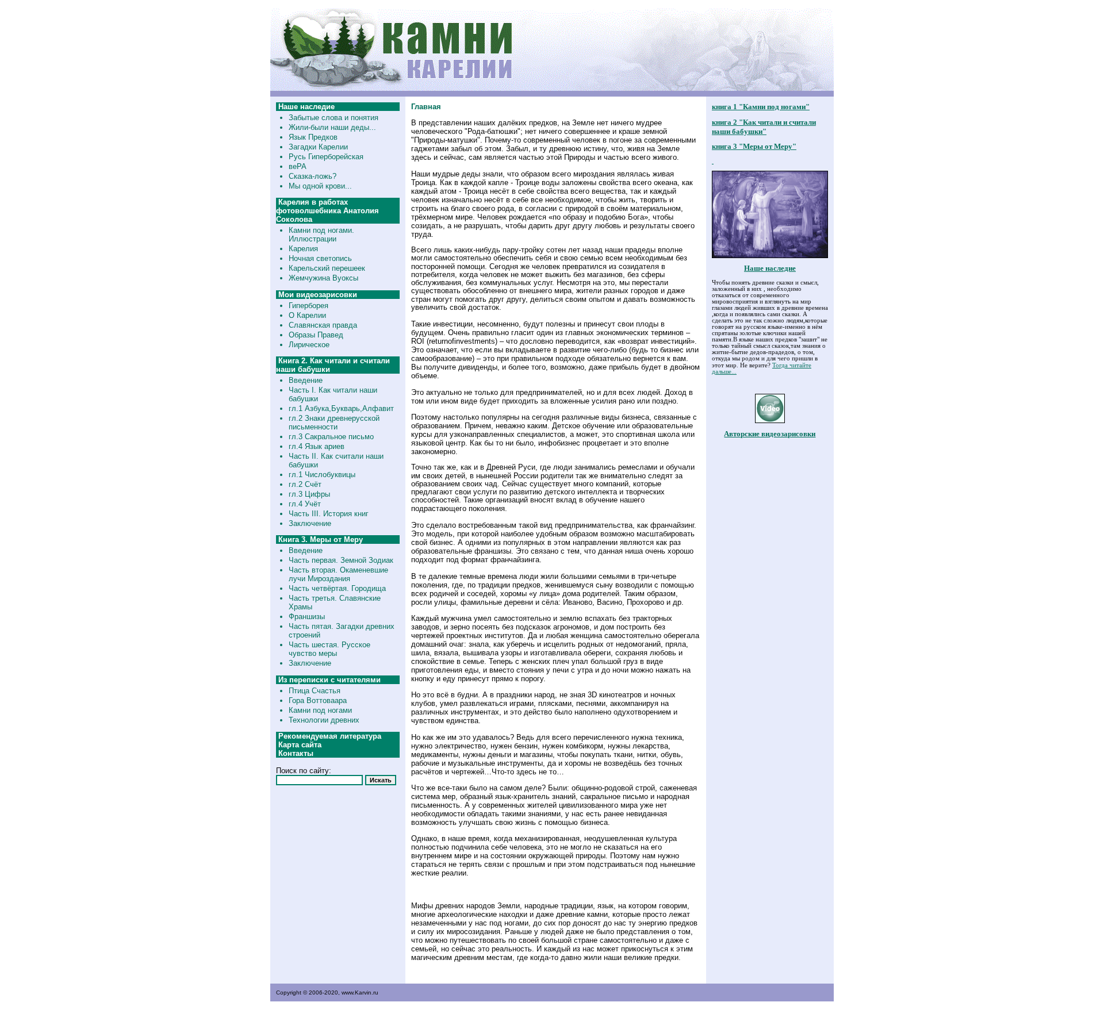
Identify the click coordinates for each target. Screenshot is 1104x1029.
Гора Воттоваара (318, 700)
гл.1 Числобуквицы (322, 474)
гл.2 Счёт (305, 484)
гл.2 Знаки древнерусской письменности (334, 422)
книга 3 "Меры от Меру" (754, 146)
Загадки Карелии (318, 147)
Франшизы (307, 616)
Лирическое (309, 344)
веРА (297, 166)
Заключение (310, 523)
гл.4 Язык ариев (316, 446)
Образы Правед (316, 335)
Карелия (303, 248)
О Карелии (307, 315)
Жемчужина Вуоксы (323, 278)
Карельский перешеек (327, 268)
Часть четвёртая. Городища (337, 588)
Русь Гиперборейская (326, 156)
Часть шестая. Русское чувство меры (329, 649)
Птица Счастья (314, 690)
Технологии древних (324, 720)
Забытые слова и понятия (333, 117)
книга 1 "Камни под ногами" (761, 106)
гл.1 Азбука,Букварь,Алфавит (341, 408)
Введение (306, 380)
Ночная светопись (320, 258)
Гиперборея (308, 305)
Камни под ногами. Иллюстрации (321, 234)
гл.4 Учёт (305, 504)
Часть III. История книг (329, 513)
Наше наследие (770, 268)
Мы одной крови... (320, 186)
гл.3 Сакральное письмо (331, 436)
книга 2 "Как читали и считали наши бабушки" (764, 127)
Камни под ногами (320, 710)
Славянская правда (323, 325)
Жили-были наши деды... (332, 127)
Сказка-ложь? (312, 176)
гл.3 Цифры (309, 494)
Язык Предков (313, 137)
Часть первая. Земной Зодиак (341, 560)
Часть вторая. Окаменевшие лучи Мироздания (338, 574)
